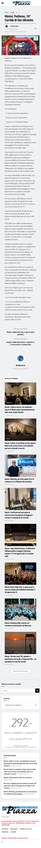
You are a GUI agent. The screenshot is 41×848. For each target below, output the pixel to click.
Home (6, 12)
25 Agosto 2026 (9, 520)
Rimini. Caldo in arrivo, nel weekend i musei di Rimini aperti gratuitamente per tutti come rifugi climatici (20, 409)
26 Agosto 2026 (9, 415)
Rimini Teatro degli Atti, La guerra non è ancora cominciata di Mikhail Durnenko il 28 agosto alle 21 (20, 589)
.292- (7, 817)
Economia (9, 652)
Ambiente (9, 402)
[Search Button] (37, 691)
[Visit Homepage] (22, 3)
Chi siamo (5, 829)
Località (12, 12)
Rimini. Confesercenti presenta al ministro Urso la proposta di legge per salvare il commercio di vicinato (19, 515)
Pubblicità (5, 832)
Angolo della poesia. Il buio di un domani (18, 777)
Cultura (9, 544)
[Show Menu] (3, 3)
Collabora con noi (26, 829)
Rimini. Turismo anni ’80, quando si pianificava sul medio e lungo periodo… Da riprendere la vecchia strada (20, 659)
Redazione (14, 26)
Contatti (13, 832)
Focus (8, 474)
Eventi (8, 438)
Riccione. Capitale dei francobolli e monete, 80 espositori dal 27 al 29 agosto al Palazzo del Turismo (20, 786)
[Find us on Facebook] (2, 842)
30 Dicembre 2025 (12, 29)
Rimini (18, 12)
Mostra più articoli (20, 671)
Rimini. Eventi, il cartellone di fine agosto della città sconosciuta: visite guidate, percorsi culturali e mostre (20, 445)
